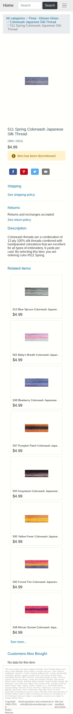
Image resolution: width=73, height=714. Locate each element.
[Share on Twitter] (35, 172)
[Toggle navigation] (64, 5)
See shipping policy (21, 194)
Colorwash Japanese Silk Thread (33, 22)
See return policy (19, 219)
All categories (15, 18)
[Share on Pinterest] (24, 172)
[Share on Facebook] (13, 172)
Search (50, 5)
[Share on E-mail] (46, 172)
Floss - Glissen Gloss (43, 18)
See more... (18, 642)
